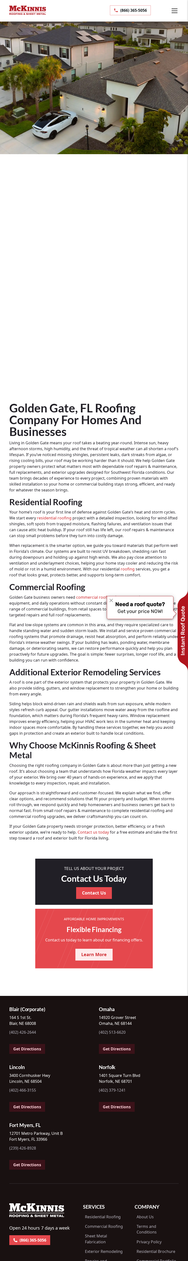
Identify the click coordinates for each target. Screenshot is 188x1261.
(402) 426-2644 (22, 1032)
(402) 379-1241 (112, 1090)
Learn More (94, 954)
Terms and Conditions (147, 1229)
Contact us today (93, 832)
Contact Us (94, 893)
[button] (170, 11)
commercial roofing (94, 597)
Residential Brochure (156, 1251)
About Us (145, 1217)
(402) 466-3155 (22, 1090)
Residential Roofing (103, 1217)
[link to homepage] (27, 10)
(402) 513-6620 (112, 1032)
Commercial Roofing (104, 1226)
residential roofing (54, 518)
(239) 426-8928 (22, 1148)
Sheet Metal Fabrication (96, 1238)
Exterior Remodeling (104, 1251)
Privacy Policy (149, 1242)
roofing (128, 569)
